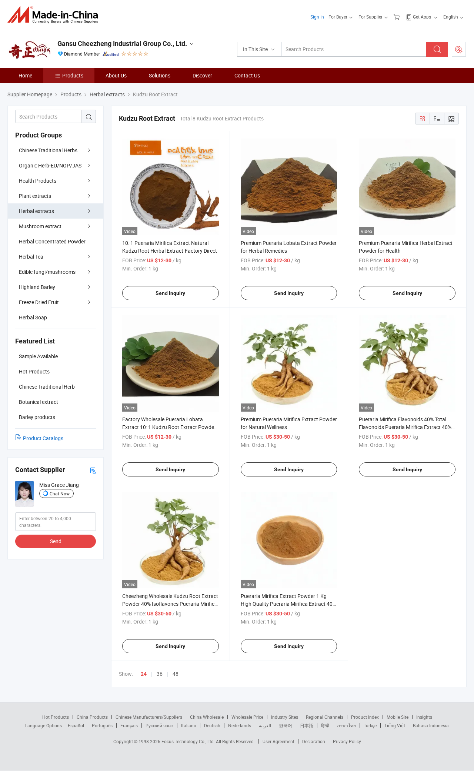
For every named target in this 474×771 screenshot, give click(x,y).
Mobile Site (397, 717)
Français (129, 725)
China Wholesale (207, 717)
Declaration (313, 741)
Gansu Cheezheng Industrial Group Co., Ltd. (122, 43)
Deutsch (212, 725)
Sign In (317, 17)
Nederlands (239, 725)
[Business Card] (93, 470)
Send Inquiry (170, 293)
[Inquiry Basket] (397, 17)
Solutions (159, 75)
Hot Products (55, 717)
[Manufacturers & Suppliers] (55, 14)
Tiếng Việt (394, 725)
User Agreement (278, 741)
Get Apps (422, 17)
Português (102, 725)
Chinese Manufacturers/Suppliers (149, 717)
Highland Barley (37, 286)
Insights (424, 717)
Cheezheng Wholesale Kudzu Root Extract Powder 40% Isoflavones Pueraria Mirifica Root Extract (170, 603)
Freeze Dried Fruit (39, 302)
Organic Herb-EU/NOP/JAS (50, 165)
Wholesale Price (247, 717)
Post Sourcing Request (459, 49)
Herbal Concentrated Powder (52, 241)
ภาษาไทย (346, 725)
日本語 (306, 725)
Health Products (37, 180)
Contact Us (247, 75)
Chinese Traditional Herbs (48, 150)
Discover (202, 75)
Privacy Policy (347, 741)
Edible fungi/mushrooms (47, 271)
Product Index (365, 717)
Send (55, 541)
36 (160, 673)
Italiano (188, 725)
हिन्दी (325, 725)
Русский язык (159, 725)
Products (72, 75)
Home (25, 75)
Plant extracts (35, 195)
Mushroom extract (40, 226)
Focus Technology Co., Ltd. (188, 741)
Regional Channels (324, 717)
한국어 (285, 725)
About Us (116, 75)
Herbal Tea (31, 256)
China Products (92, 717)
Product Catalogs (43, 438)
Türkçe (370, 725)
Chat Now (60, 493)
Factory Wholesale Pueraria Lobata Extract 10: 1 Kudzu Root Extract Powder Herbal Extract (169, 427)
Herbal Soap (33, 317)
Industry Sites (284, 717)
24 (144, 674)
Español (76, 725)
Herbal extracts (36, 211)
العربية (265, 725)
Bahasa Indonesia (431, 725)
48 (175, 673)
